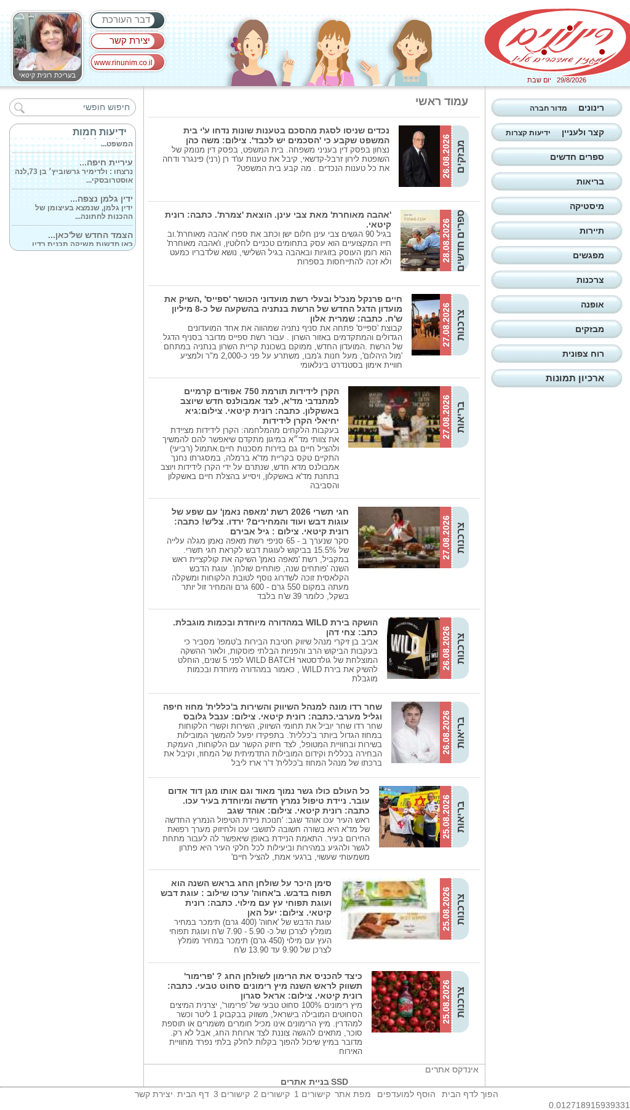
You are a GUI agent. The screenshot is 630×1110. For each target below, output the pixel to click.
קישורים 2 (271, 1094)
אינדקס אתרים (452, 1069)
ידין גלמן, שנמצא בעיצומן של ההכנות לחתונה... (84, 202)
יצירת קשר (130, 40)
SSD (339, 1082)
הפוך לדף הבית (470, 1094)
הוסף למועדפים (406, 1094)
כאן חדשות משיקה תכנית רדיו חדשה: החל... (82, 238)
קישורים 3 (231, 1094)
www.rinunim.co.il (123, 62)
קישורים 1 (312, 1094)
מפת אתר (353, 1094)
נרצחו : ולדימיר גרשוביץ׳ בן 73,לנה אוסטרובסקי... (74, 166)
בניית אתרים (305, 1082)
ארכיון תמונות (575, 378)
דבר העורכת (126, 19)
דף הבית (193, 1094)
